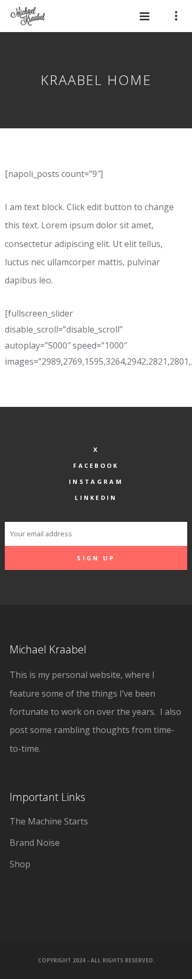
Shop (20, 864)
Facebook (95, 465)
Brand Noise (35, 843)
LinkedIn (96, 498)
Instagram (96, 481)
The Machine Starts (49, 821)
